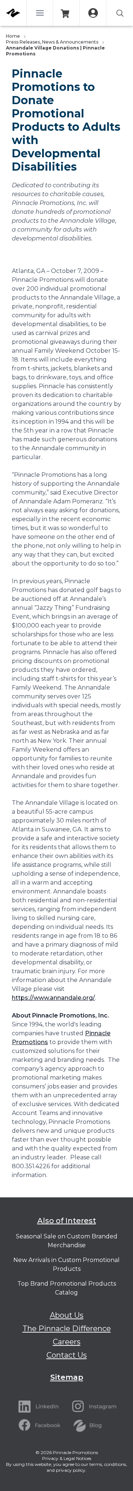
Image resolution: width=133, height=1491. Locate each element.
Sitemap (66, 1377)
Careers (67, 1341)
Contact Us (67, 1355)
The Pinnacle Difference (67, 1328)
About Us (66, 1315)
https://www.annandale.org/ (53, 997)
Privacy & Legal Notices (66, 1458)
